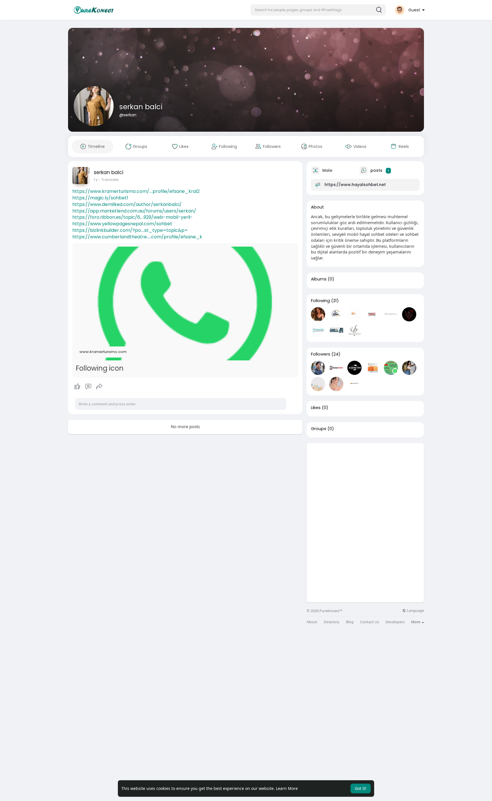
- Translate (109, 179)
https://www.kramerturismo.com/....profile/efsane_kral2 (136, 191)
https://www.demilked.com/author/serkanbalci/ (127, 204)
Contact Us (369, 622)
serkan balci (141, 107)
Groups (318, 428)
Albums (319, 279)
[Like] (88, 386)
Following (320, 300)
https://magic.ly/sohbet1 (100, 198)
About (312, 622)
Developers (395, 622)
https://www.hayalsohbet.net (355, 184)
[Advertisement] (365, 483)
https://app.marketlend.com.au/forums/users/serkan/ (134, 211)
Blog (350, 622)
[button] (318, 10)
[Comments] (88, 386)
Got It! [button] (360, 788)
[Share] (99, 386)
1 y (96, 179)
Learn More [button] (287, 788)
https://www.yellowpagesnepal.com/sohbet (122, 223)
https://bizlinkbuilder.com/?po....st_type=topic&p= (130, 230)
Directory (331, 622)
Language (415, 610)
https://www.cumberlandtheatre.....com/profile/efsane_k (137, 237)
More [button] (416, 621)
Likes (316, 407)
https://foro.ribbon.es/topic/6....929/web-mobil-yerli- (132, 217)
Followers (320, 354)
